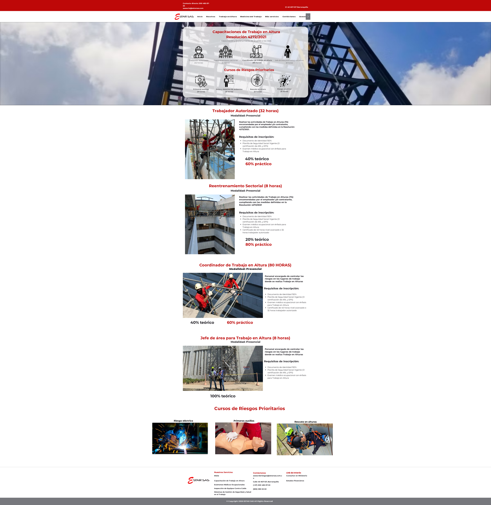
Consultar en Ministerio (296, 476)
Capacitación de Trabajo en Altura (229, 481)
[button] (211, 16)
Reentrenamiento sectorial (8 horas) (226, 61)
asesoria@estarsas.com (193, 8)
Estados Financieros (295, 481)
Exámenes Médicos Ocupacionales (229, 485)
